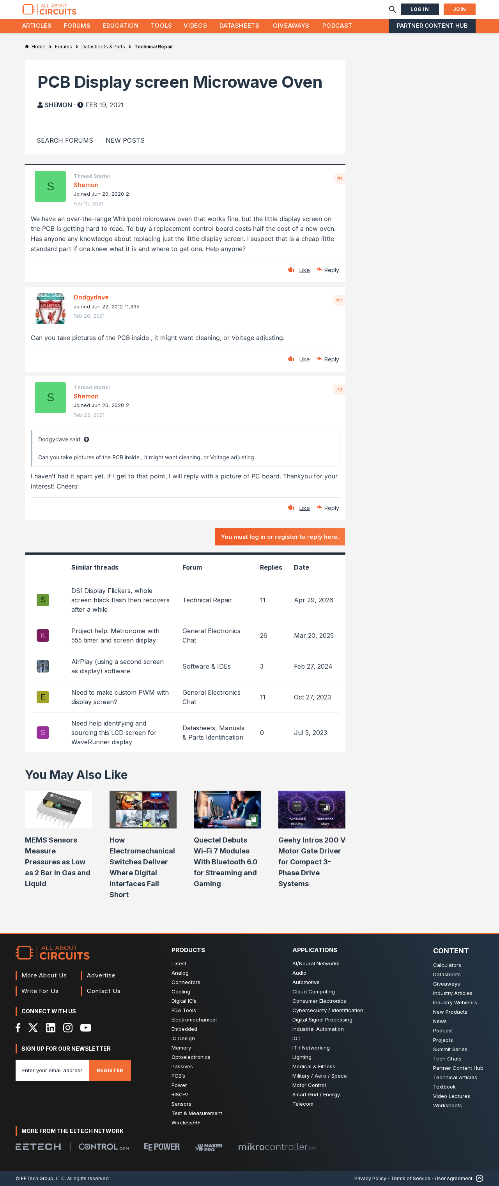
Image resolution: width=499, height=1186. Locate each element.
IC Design (183, 1038)
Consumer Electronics (319, 1001)
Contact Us (104, 991)
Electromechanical (194, 1019)
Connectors (186, 982)
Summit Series (450, 1049)
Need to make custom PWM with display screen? (120, 697)
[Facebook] (18, 1027)
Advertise (101, 975)
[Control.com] (104, 1147)
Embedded (184, 1029)
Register (110, 1070)
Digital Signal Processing (322, 1019)
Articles (37, 25)
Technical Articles (455, 1077)
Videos (195, 25)
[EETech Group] (38, 1147)
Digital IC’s (184, 1001)
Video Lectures (451, 1096)
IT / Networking (311, 1047)
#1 (339, 178)
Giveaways (291, 25)
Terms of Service (410, 1178)
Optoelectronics (191, 1057)
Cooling (181, 991)
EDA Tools (184, 1010)
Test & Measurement (197, 1113)
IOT (296, 1038)
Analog (180, 973)
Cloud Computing (313, 991)
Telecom (302, 1104)
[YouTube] (85, 1027)
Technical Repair (207, 600)
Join (459, 9)
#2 (339, 300)
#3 (339, 389)
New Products (450, 1012)
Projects (443, 1040)
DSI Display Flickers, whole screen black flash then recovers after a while (120, 600)
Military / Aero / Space (319, 1076)
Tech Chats (447, 1058)
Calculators (447, 965)
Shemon (58, 105)
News (440, 1021)
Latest (179, 963)
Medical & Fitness (313, 1066)
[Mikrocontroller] (277, 1147)
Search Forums (65, 140)
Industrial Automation (318, 1029)
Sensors (181, 1104)
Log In (420, 9)
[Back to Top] (477, 1178)
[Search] (392, 9)
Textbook (444, 1086)
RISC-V (180, 1094)
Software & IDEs (206, 666)
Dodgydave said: (60, 439)
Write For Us (40, 991)
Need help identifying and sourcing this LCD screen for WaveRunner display (114, 732)
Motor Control (309, 1085)
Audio (299, 973)
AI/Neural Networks (316, 963)
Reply (331, 270)
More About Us (44, 975)
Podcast (337, 25)
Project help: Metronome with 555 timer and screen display (115, 635)
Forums (77, 25)
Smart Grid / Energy (316, 1094)
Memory (181, 1047)
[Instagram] (68, 1027)
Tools (161, 25)
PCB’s (178, 1076)
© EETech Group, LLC (40, 1178)
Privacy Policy (370, 1178)
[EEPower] (162, 1147)
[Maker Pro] (209, 1147)
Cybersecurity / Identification (327, 1010)
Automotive (306, 982)
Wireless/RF (186, 1122)
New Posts (125, 140)
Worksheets (447, 1105)
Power (179, 1085)
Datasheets (239, 25)
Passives (182, 1066)
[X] (33, 1027)
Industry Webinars (455, 1002)
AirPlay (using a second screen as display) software (117, 666)
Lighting (301, 1057)
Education (121, 25)
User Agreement (453, 1178)
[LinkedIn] (50, 1027)
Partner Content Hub (432, 25)
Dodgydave (91, 297)
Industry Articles (452, 993)
